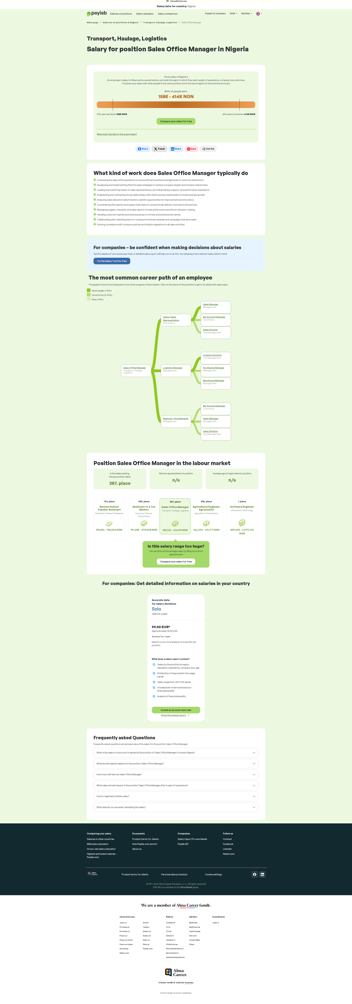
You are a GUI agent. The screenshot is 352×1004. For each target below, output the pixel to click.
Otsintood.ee (172, 944)
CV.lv (168, 927)
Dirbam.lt (170, 936)
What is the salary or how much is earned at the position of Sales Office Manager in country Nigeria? (146, 752)
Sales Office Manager (134, 367)
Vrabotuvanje (194, 931)
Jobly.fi (215, 923)
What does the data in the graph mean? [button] (117, 134)
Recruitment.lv (172, 953)
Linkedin (227, 849)
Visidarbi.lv (170, 940)
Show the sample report (173, 715)
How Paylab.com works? (144, 844)
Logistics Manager (172, 367)
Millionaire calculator (98, 844)
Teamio (146, 927)
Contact (227, 839)
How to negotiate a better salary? (113, 796)
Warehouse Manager (213, 380)
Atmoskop (124, 948)
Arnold (145, 923)
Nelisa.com (124, 953)
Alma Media (186, 887)
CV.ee (168, 931)
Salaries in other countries (100, 839)
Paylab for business (215, 13)
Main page (92, 22)
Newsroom (228, 853)
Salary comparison (168, 13)
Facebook (228, 844)
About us (137, 849)
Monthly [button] (245, 13)
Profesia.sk (124, 927)
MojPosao (193, 923)
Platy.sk (146, 944)
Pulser (191, 944)
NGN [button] (233, 13)
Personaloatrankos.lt (175, 948)
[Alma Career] (176, 972)
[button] (259, 14)
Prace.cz (123, 936)
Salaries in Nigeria (120, 22)
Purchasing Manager (213, 367)
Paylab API (183, 844)
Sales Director (210, 329)
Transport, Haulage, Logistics (160, 22)
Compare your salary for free (176, 121)
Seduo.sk (147, 936)
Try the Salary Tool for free (112, 261)
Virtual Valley (194, 940)
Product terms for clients (145, 839)
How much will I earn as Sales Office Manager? (119, 774)
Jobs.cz (123, 923)
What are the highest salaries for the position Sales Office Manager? (130, 763)
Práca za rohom (126, 940)
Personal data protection (174, 874)
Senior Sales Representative (171, 319)
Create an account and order (176, 710)
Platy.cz (146, 940)
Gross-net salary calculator (101, 849)
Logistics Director (212, 355)
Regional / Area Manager (176, 418)
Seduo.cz (147, 931)
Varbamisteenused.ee (175, 957)
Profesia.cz (125, 931)
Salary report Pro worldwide (192, 839)
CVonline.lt (170, 923)
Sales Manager (210, 304)
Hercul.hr (193, 936)
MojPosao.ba (194, 927)
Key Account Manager (214, 317)
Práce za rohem (126, 944)
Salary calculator (145, 13)
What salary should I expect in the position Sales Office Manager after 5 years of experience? (142, 785)
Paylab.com (148, 948)
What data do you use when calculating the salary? (121, 807)
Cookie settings (213, 874)
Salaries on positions (121, 13)
